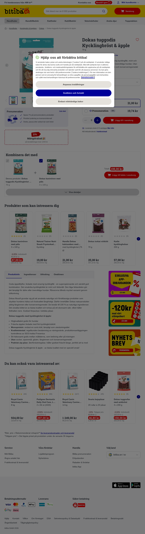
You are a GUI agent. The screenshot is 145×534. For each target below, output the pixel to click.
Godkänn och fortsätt (73, 93)
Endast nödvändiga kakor (73, 101)
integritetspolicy (87, 78)
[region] (73, 80)
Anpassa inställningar (73, 84)
